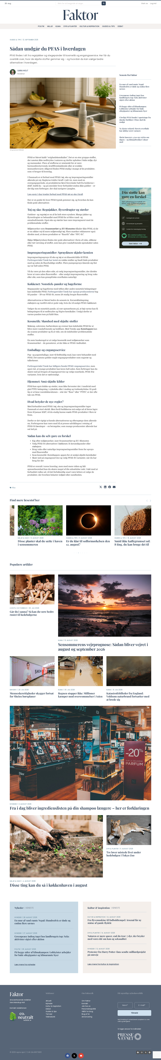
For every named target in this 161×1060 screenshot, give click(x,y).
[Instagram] (141, 1052)
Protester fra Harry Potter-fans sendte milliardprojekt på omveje (117, 953)
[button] (67, 1055)
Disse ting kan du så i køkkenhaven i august (48, 885)
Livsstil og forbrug (18, 608)
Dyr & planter (70, 26)
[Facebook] (138, 1052)
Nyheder (13, 804)
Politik (41, 26)
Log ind (153, 3)
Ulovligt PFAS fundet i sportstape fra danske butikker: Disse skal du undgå (135, 119)
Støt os (144, 3)
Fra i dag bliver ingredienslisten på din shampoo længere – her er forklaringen (79, 808)
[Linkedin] (149, 1052)
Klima (58, 26)
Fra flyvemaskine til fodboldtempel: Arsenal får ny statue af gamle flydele (114, 921)
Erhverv (13, 690)
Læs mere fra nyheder (24, 964)
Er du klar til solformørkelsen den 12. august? (80, 542)
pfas (13, 488)
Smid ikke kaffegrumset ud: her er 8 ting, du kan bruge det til (128, 542)
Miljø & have (15, 538)
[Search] (104, 3)
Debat (120, 26)
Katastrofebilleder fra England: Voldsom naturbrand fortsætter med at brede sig (127, 696)
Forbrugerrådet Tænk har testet (42, 260)
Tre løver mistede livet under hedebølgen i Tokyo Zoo (123, 853)
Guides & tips (108, 26)
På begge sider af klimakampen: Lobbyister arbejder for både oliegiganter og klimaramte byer (133, 108)
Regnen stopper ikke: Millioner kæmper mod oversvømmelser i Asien (80, 694)
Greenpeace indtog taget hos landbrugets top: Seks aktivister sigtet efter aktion (133, 97)
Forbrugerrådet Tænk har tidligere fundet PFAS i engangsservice (58, 366)
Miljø (50, 26)
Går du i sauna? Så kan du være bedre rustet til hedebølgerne (32, 613)
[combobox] (78, 3)
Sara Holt (22, 70)
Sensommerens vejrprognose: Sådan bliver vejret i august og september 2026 (103, 647)
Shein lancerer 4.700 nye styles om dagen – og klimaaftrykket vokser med (134, 139)
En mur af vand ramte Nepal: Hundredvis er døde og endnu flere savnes (134, 86)
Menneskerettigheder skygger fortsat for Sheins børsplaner (32, 694)
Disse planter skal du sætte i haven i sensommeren (32, 542)
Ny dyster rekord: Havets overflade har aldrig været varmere (134, 129)
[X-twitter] (145, 1052)
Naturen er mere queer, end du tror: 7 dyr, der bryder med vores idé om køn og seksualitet (116, 937)
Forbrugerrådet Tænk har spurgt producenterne (71, 292)
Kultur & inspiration (89, 26)
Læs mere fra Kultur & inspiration (103, 964)
